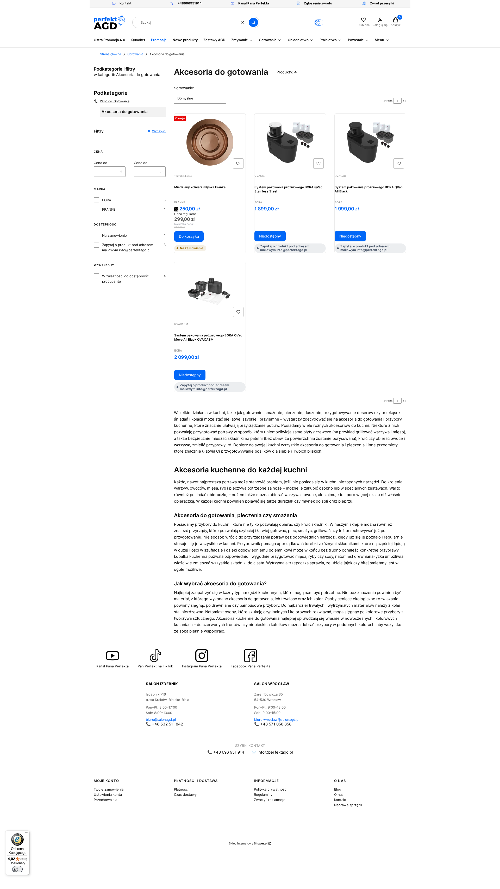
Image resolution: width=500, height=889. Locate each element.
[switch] (17, 869)
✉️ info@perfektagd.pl (272, 752)
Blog (337, 789)
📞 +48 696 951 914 (225, 752)
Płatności (181, 789)
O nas (338, 794)
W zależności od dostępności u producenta (127, 278)
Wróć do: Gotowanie (114, 101)
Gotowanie (135, 54)
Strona (388, 101)
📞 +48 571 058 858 (272, 724)
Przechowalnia (105, 800)
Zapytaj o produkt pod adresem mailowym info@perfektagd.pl (127, 247)
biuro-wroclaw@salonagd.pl (276, 719)
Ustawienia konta (108, 794)
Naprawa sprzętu (348, 805)
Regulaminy (263, 794)
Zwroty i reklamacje (269, 800)
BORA (106, 200)
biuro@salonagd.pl (161, 719)
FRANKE (108, 209)
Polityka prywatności (270, 789)
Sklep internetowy (248, 843)
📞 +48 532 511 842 (164, 724)
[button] (253, 22)
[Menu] (26, 833)
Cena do (140, 163)
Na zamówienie (114, 235)
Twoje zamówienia (108, 789)
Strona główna (110, 54)
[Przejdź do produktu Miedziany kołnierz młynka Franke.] (209, 142)
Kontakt (340, 800)
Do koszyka (189, 236)
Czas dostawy (185, 794)
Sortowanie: (184, 88)
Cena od (100, 163)
